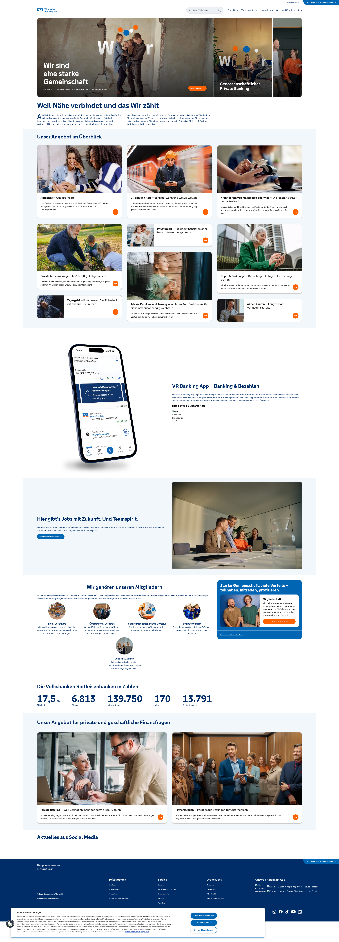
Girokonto (210, 885)
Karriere (161, 899)
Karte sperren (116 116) (167, 889)
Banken (161, 885)
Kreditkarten (211, 889)
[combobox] (202, 10)
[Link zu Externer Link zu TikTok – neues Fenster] (287, 912)
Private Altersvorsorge (215, 899)
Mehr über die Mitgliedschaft (48, 899)
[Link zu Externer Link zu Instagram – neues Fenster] (274, 912)
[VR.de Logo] (51, 10)
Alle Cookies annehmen (203, 915)
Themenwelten (114, 889)
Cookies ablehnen (204, 923)
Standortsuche (163, 894)
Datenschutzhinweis (132, 932)
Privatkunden (292, 2)
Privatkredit (211, 894)
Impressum (145, 932)
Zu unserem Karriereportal (49, 537)
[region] (138, 923)
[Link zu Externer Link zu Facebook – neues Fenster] (281, 912)
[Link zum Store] (293, 886)
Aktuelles (161, 903)
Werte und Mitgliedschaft (119, 899)
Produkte (112, 885)
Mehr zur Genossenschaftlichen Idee (50, 894)
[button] (279, 621)
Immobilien (113, 894)
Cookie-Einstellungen (203, 930)
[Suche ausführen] (219, 10)
